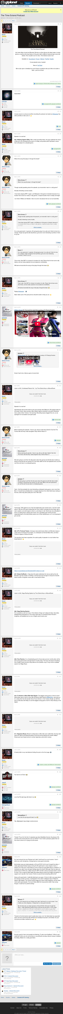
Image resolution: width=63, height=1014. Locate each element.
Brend (3, 18)
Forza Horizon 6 (7, 988)
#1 (60, 24)
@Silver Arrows (18, 310)
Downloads (36, 3)
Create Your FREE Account (30, 11)
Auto (38, 1004)
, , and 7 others (48, 83)
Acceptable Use (43, 1007)
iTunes (37, 59)
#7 (60, 211)
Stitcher (42, 59)
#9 (60, 277)
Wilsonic (20, 899)
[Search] (60, 3)
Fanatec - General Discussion (11, 990)
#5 (60, 156)
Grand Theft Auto (7, 978)
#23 (60, 749)
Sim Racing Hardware (8, 993)
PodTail (47, 59)
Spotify (52, 59)
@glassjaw (55, 114)
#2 (60, 91)
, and (52, 104)
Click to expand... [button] (38, 227)
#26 (60, 812)
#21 (60, 676)
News (21, 3)
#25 (60, 794)
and (55, 342)
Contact (12, 1007)
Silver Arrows (21, 180)
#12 (60, 385)
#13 (60, 427)
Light (25, 1004)
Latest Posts (6, 969)
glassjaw (20, 353)
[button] (31, 3)
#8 (60, 247)
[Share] (58, 24)
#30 (60, 931)
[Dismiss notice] (60, 10)
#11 (60, 350)
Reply (59, 86)
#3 (60, 111)
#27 (60, 834)
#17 (60, 528)
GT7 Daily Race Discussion (11, 981)
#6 (60, 176)
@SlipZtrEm (50, 697)
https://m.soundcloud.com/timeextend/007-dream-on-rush (29, 571)
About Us (18, 1007)
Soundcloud (32, 59)
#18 (60, 568)
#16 (60, 505)
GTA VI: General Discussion (11, 976)
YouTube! (39, 65)
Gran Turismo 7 (7, 973)
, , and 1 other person (50, 764)
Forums (28, 3)
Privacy (51, 1007)
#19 (60, 590)
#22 (60, 714)
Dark (32, 1004)
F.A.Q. (25, 1007)
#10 (60, 307)
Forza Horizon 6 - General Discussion (14, 986)
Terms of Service (33, 1007)
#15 (60, 475)
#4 (60, 133)
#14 (60, 447)
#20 (60, 638)
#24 (60, 772)
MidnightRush (21, 815)
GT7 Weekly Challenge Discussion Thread (15, 971)
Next (13, 20)
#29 (60, 896)
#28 (60, 856)
